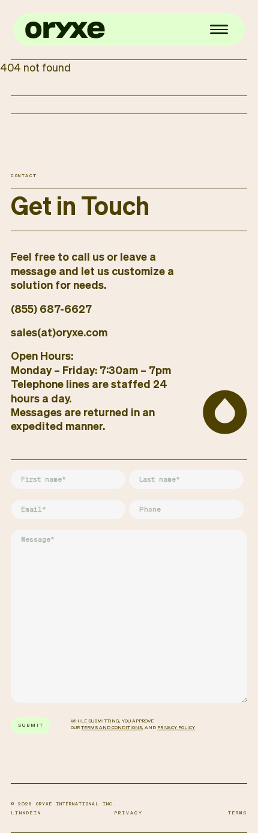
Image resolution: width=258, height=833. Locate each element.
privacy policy (176, 727)
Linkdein (26, 813)
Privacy (129, 813)
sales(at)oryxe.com (59, 333)
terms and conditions (111, 727)
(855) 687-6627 (51, 309)
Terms (237, 813)
